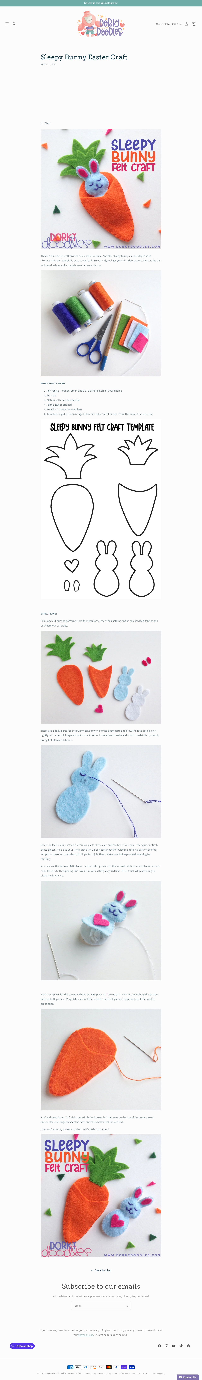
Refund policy (90, 1373)
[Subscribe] (127, 1306)
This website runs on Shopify (69, 1373)
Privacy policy (105, 1373)
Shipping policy (158, 1373)
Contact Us (189, 1377)
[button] (7, 24)
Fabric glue (53, 404)
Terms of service (121, 1373)
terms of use (85, 1335)
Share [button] (48, 122)
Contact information (140, 1373)
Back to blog (103, 1270)
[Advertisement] (101, 92)
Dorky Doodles (50, 1373)
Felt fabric (53, 390)
